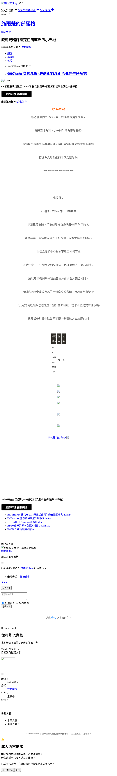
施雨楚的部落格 (18, 23)
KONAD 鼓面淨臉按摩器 (20, 529)
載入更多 (6, 588)
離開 (18, 770)
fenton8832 (6, 551)
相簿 (9, 53)
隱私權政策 (76, 733)
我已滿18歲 (7, 770)
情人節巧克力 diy (57, 437)
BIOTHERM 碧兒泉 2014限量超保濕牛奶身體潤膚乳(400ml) (39, 514)
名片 (9, 60)
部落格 (11, 57)
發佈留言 (6, 606)
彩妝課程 (22, 101)
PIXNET (35, 733)
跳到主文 (6, 32)
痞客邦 (24, 568)
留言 (31, 568)
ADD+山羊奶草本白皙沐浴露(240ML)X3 (28, 525)
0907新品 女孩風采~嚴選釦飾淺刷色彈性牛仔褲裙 (47, 74)
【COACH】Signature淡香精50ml (24, 522)
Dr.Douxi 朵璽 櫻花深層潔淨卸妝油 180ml (29, 518)
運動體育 (26, 47)
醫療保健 (25, 576)
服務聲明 (87, 733)
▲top (4, 582)
